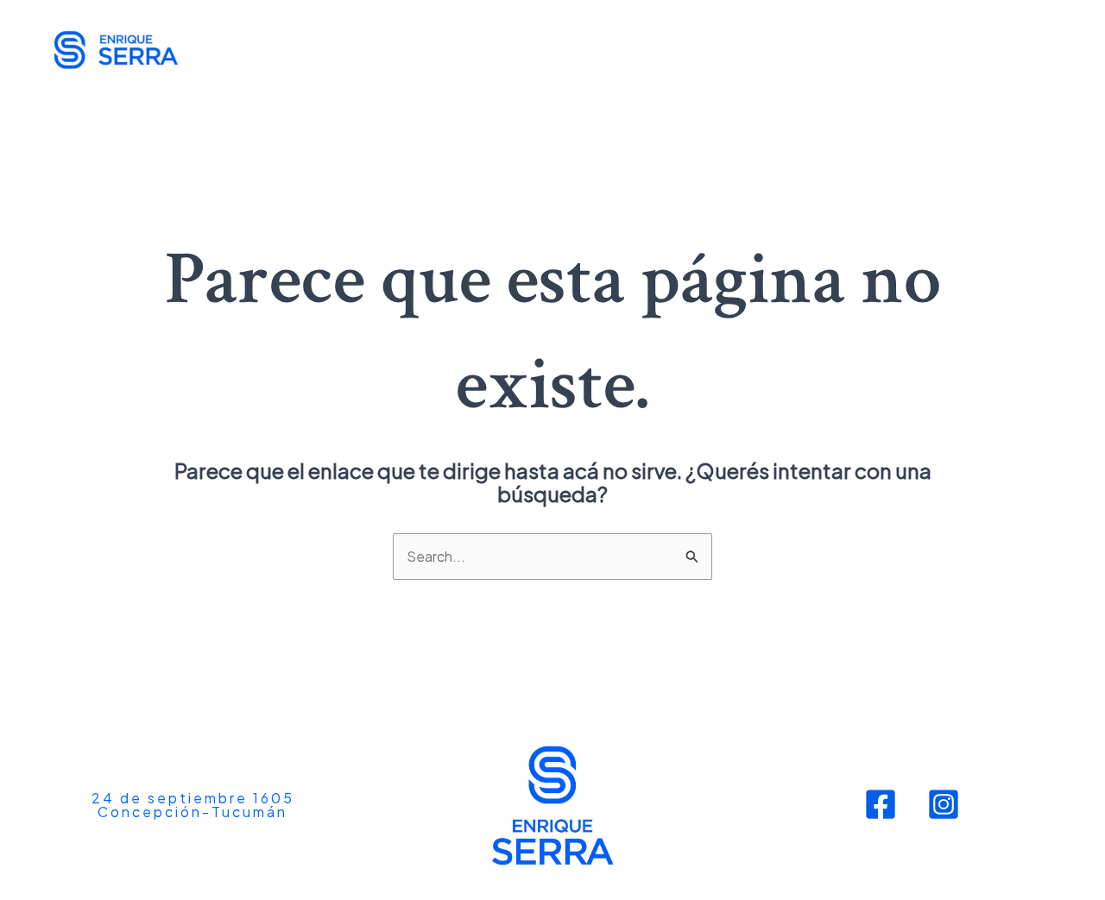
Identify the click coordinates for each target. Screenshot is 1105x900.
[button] (193, 805)
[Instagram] (943, 804)
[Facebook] (880, 804)
